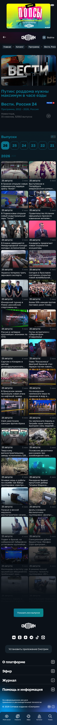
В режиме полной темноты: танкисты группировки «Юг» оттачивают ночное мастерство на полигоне (41, 574)
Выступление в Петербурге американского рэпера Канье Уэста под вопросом (42, 187)
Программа (34, 47)
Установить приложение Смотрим (28, 649)
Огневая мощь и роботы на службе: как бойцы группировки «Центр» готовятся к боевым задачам (13, 485)
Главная (7, 47)
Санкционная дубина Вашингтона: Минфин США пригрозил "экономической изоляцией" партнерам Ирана (40, 545)
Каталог (20, 47)
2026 (13, 156)
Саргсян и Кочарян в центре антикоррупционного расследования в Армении (12, 366)
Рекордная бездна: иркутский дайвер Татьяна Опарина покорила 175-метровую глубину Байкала (41, 485)
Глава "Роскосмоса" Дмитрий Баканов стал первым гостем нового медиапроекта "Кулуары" (41, 365)
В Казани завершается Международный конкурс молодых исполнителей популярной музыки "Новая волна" (14, 248)
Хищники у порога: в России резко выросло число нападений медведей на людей (12, 602)
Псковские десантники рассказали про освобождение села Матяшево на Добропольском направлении (41, 456)
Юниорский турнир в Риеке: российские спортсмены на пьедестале (12, 306)
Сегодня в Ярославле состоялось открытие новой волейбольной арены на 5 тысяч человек (42, 276)
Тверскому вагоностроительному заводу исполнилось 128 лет (13, 454)
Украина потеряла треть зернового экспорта (13, 273)
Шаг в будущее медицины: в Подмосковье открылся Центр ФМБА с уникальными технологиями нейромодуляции (42, 604)
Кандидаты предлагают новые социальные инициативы (41, 245)
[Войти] (44, 37)
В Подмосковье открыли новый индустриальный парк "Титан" (13, 216)
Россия (34, 109)
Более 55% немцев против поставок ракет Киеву (42, 303)
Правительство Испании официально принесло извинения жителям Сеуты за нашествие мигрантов (41, 218)
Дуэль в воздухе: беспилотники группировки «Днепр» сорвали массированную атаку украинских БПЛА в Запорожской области (42, 516)
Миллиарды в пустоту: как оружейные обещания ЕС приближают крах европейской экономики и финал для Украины (14, 574)
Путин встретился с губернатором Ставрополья (39, 334)
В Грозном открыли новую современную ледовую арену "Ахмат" (14, 186)
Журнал (9, 680)
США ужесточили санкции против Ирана (13, 422)
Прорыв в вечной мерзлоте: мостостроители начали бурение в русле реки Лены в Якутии (13, 515)
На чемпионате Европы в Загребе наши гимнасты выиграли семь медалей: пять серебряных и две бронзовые (41, 426)
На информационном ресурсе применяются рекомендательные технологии (22, 701)
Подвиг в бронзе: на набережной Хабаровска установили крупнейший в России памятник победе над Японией (14, 544)
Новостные (7, 113)
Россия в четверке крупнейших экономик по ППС (14, 334)
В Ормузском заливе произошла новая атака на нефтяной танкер (13, 393)
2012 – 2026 (22, 109)
